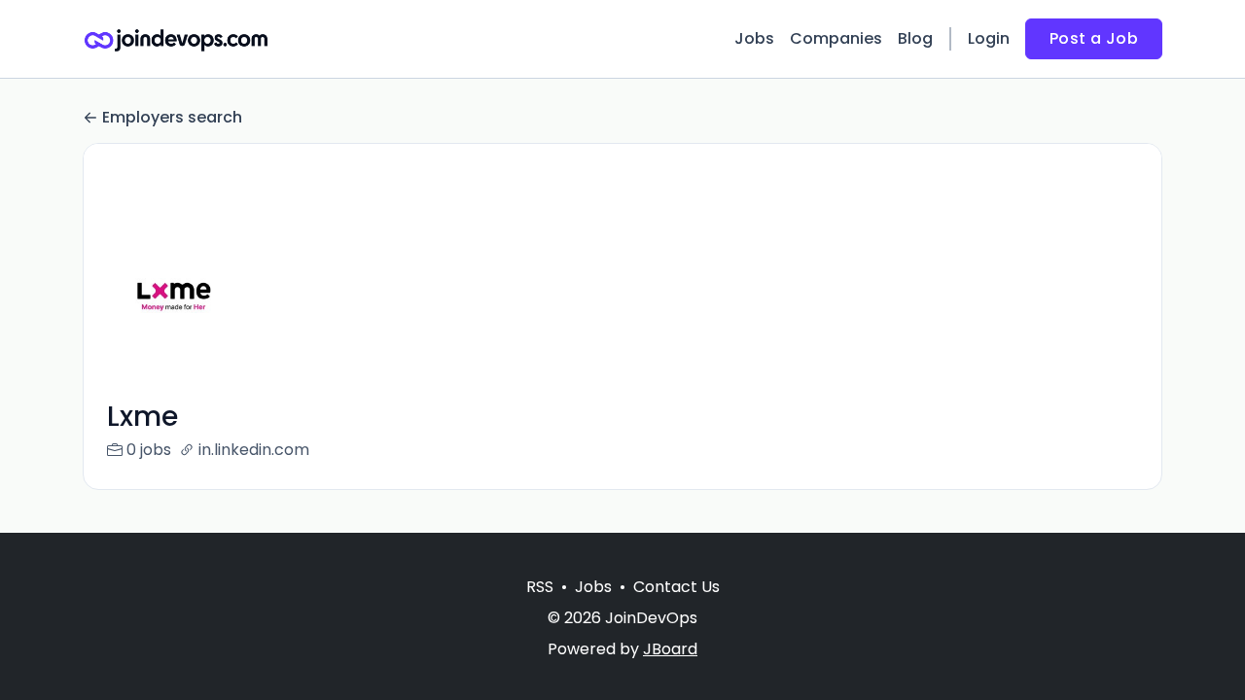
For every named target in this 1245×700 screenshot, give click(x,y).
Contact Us (676, 587)
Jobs (754, 38)
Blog (915, 38)
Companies (836, 38)
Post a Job (1093, 38)
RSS (539, 587)
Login (989, 38)
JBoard (670, 649)
